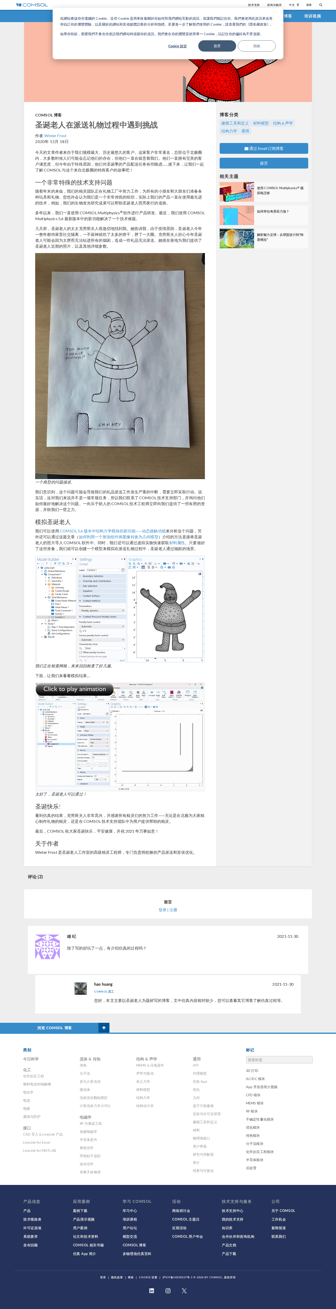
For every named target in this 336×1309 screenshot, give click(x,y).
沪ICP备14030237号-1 (178, 1277)
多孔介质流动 (90, 1081)
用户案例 (80, 1227)
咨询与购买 (274, 5)
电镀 (26, 1108)
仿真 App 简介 (84, 1253)
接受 (217, 46)
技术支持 (254, 5)
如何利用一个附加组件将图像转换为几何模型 (118, 536)
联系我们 (279, 1236)
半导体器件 (88, 1140)
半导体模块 (254, 1160)
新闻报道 (279, 1227)
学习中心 (130, 1210)
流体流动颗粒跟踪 (93, 1098)
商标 (131, 1277)
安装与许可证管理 (207, 1114)
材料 (196, 1130)
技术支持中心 (233, 1210)
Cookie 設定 (177, 45)
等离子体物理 (90, 1172)
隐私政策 (117, 1277)
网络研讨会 (181, 1210)
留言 (264, 163)
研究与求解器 (203, 1154)
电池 (26, 1100)
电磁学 (86, 1117)
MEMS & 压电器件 (150, 1065)
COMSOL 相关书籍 (88, 1244)
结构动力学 (145, 1106)
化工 (27, 1069)
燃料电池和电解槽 (37, 1084)
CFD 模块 (253, 1095)
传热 (83, 1065)
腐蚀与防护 (32, 1116)
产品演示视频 (84, 1219)
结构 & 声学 (283, 123)
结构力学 (229, 131)
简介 (196, 1162)
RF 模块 (252, 1111)
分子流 (85, 1073)
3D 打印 (252, 1070)
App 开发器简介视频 (262, 1087)
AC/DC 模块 (255, 1079)
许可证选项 (32, 1227)
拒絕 (256, 46)
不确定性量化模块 (260, 1119)
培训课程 (130, 1219)
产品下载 (229, 1253)
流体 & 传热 (90, 1059)
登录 (309, 5)
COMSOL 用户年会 (187, 1236)
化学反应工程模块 (260, 1152)
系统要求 (30, 1236)
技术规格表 (32, 1219)
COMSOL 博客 (48, 115)
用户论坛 (130, 1227)
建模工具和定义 (235, 123)
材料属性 (177, 542)
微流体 (85, 1089)
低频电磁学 (88, 1131)
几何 (196, 1098)
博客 (288, 16)
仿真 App (200, 1081)
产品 (27, 1210)
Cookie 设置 (148, 1277)
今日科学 (31, 1059)
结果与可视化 (203, 1170)
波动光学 (87, 1164)
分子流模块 (254, 1143)
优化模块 (253, 1127)
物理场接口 (201, 1138)
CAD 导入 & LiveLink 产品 (43, 1134)
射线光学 (87, 1148)
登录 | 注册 (168, 909)
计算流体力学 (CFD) (95, 1106)
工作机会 (279, 1219)
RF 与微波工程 (91, 1123)
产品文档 (229, 1244)
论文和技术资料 (85, 1236)
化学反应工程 (33, 1076)
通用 (245, 131)
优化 (196, 1089)
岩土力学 (143, 1081)
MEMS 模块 (255, 1103)
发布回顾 (30, 1244)
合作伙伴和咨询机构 (238, 1236)
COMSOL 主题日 (185, 1219)
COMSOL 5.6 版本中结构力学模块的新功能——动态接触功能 (113, 530)
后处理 (251, 1168)
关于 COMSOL (283, 1210)
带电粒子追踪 (90, 1156)
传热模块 (253, 1135)
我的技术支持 (233, 1219)
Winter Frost (55, 135)
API (196, 1065)
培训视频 (312, 16)
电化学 (28, 1092)
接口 (27, 1128)
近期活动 (179, 1227)
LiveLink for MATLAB (39, 1150)
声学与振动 (145, 1073)
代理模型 (200, 1073)
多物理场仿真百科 (137, 1253)
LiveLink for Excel (36, 1142)
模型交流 (130, 1236)
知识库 (227, 1227)
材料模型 (261, 123)
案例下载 (80, 1210)
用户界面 (200, 1146)
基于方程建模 (203, 1106)
